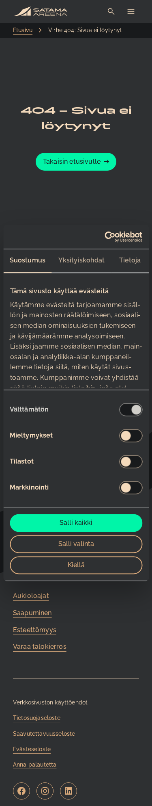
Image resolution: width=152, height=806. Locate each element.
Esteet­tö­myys (34, 630)
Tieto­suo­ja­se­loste (36, 718)
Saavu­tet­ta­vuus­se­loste (44, 733)
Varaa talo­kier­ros (39, 646)
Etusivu (22, 30)
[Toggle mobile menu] (131, 11)
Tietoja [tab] (130, 260)
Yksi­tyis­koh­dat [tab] (81, 260)
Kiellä (76, 565)
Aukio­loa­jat (31, 596)
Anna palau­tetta (34, 764)
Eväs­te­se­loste (32, 749)
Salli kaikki (76, 523)
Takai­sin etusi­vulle (72, 161)
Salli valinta (76, 544)
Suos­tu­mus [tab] (27, 260)
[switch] (130, 435)
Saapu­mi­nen (32, 613)
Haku (111, 11)
